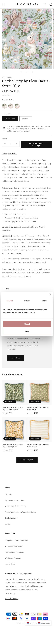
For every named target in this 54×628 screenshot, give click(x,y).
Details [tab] (27, 301)
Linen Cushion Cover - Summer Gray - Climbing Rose (12, 446)
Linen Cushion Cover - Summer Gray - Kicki (38, 409)
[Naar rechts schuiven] (33, 72)
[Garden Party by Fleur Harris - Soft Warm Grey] (17, 106)
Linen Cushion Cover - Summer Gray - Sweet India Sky (12, 409)
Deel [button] (7, 288)
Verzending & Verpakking (15, 506)
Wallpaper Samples (13, 558)
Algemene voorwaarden (14, 500)
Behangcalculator (9, 153)
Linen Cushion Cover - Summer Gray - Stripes (38, 446)
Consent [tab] (10, 301)
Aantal (4, 138)
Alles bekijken (27, 460)
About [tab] (44, 301)
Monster (25, 119)
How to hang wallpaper (14, 552)
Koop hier (15, 358)
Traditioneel (10, 119)
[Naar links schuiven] (21, 72)
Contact (8, 524)
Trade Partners (11, 518)
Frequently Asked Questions (16, 540)
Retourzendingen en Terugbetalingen (20, 512)
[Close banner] (50, 294)
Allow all (27, 324)
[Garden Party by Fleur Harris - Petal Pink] (10, 106)
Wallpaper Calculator (14, 546)
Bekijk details (11, 598)
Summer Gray (23, 623)
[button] (3, 4)
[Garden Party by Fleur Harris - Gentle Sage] (4, 106)
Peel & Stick (10, 564)
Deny (27, 331)
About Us (8, 494)
